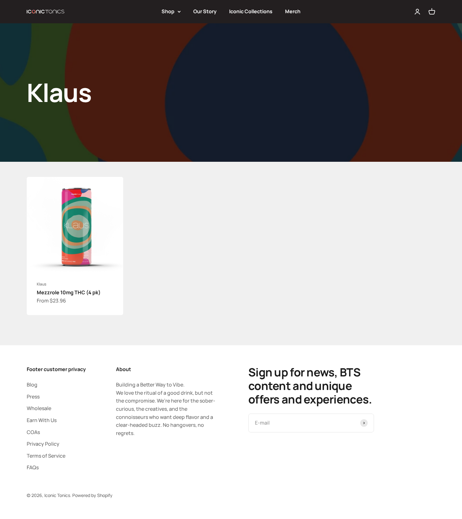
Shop (168, 11)
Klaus (41, 284)
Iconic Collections (250, 11)
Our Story (205, 11)
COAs (33, 432)
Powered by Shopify (92, 495)
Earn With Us (42, 420)
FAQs (33, 467)
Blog (32, 384)
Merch (292, 11)
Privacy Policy (43, 443)
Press (33, 396)
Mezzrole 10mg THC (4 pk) (69, 292)
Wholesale (39, 408)
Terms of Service (46, 455)
